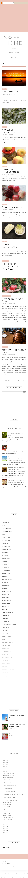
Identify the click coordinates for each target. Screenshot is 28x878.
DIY (2, 534)
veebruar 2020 (7, 817)
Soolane (4, 241)
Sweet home (14, 40)
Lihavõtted (4, 621)
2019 (4, 822)
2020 (4, 771)
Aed (2, 519)
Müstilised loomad (7, 643)
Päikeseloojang (11, 92)
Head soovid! (5, 549)
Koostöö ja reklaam (14, 52)
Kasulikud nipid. (6, 579)
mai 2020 (6, 811)
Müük (14, 50)
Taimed (3, 685)
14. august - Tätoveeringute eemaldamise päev (17, 725)
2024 (4, 762)
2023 (4, 764)
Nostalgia (4, 649)
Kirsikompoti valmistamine (14, 446)
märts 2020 (7, 815)
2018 (4, 824)
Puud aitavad (5, 661)
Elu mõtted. (5, 261)
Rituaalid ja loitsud (7, 676)
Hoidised (4, 127)
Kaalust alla (5, 573)
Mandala (4, 633)
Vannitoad (4, 703)
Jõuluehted (4, 567)
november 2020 (8, 775)
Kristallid (4, 597)
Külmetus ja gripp (6, 612)
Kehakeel (4, 582)
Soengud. (4, 679)
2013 (4, 835)
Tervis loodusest (6, 296)
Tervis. (3, 691)
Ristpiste (4, 673)
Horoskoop (5, 558)
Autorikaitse (14, 57)
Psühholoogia (5, 658)
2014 (4, 832)
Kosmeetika (5, 594)
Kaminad (4, 576)
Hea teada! (4, 546)
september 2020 (8, 802)
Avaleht (14, 48)
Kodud (3, 588)
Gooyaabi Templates (14, 868)
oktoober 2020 (7, 777)
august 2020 (7, 804)
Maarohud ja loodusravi (8, 624)
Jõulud (3, 564)
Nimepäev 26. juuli (12, 457)
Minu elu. (4, 639)
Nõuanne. (4, 655)
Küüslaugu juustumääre (9, 245)
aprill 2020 (6, 813)
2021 (4, 769)
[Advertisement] (14, 18)
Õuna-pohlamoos (12, 207)
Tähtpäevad (5, 697)
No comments (5, 102)
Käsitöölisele (5, 603)
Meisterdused (5, 636)
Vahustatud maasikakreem (16, 734)
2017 (4, 826)
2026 (4, 758)
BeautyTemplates (14, 866)
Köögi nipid (4, 606)
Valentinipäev (5, 700)
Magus (14, 56)
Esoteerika (4, 347)
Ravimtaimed (5, 664)
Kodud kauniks (5, 591)
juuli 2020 (6, 806)
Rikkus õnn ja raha (6, 670)
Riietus (3, 667)
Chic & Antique (5, 528)
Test (3, 694)
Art (2, 525)
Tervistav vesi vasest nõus (14, 351)
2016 (4, 828)
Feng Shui (4, 543)
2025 (4, 760)
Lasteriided (4, 615)
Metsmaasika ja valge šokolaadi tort (16, 480)
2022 (4, 766)
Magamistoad (5, 627)
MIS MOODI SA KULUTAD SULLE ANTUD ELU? (10, 266)
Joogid (3, 561)
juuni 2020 (6, 809)
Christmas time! (6, 531)
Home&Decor (5, 555)
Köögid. (4, 609)
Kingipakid (4, 585)
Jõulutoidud (5, 570)
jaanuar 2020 (7, 819)
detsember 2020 (8, 773)
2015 (4, 830)
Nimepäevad (5, 646)
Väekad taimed (5, 706)
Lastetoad (4, 618)
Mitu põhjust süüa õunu (12, 300)
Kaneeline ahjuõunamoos (10, 170)
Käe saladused (5, 600)
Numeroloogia (5, 652)
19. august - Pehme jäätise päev (16, 716)
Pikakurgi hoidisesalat (9, 131)
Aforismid (14, 54)
